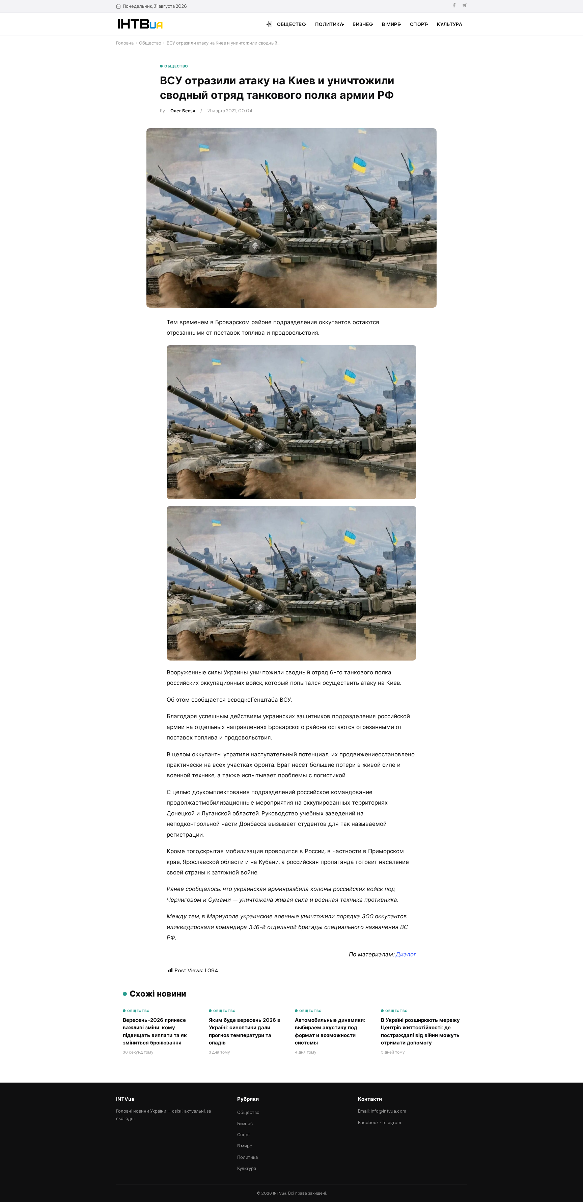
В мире (391, 24)
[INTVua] (140, 24)
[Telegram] (464, 6)
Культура (449, 24)
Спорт (418, 24)
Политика (329, 24)
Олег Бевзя (182, 111)
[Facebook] (454, 6)
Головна (125, 43)
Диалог (406, 954)
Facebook (368, 1122)
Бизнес (362, 24)
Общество (291, 24)
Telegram (391, 1122)
